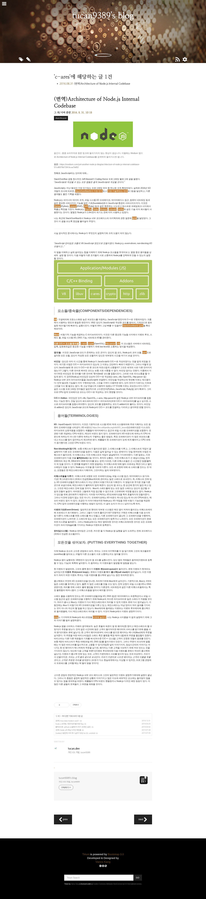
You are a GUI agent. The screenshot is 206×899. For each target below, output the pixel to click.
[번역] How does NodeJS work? (67, 721)
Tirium (86, 854)
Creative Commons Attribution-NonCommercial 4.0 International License (117, 884)
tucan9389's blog (68, 777)
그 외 (57, 716)
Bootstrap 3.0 (116, 854)
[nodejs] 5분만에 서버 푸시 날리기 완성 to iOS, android (75, 733)
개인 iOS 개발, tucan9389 (69, 781)
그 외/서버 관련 (62, 112)
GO (137, 877)
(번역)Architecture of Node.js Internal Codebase (102, 83)
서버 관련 (65, 716)
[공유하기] (62, 705)
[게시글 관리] (66, 705)
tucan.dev (74, 748)
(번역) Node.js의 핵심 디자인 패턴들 (68, 730)
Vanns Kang (103, 861)
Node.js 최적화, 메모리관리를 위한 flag (69, 724)
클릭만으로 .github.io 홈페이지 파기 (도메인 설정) (73, 727)
